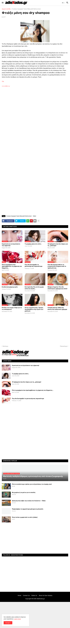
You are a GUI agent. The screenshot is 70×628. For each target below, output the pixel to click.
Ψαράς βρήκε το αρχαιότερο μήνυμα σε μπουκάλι (27, 509)
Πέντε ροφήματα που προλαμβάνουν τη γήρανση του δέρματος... (12, 266)
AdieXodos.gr (41, 598)
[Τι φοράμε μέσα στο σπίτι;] (6, 376)
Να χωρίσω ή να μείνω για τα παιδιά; (23, 492)
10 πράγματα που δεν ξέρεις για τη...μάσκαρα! (58, 244)
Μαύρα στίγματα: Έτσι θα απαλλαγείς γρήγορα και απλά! (57, 287)
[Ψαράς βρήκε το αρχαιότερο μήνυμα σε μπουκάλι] (6, 511)
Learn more (17, 619)
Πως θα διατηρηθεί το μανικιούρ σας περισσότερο (33, 265)
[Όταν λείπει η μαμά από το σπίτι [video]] (6, 519)
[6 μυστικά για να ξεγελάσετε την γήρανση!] (6, 368)
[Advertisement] (31, 108)
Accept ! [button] (7, 622)
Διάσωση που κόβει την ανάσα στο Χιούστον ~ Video (29, 500)
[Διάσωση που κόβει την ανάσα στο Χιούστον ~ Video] (6, 503)
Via (3, 81)
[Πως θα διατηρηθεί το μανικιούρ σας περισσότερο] (6, 401)
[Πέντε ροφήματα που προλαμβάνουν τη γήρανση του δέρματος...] (6, 392)
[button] (2, 2)
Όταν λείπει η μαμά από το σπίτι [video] (24, 517)
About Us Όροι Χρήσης (45, 595)
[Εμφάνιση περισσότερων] (38, 220)
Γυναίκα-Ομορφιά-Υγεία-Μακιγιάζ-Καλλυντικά (26, 9)
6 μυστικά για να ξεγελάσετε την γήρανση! (11, 244)
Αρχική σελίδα (6, 9)
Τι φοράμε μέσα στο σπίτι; (33, 244)
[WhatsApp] (27, 220)
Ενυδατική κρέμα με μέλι (10, 287)
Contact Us (26, 595)
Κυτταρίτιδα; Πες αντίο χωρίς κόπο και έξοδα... (34, 287)
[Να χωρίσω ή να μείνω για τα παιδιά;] (6, 495)
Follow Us (34, 595)
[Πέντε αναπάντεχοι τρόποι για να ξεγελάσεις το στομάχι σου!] (6, 486)
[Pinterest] (31, 220)
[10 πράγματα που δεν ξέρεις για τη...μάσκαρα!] (6, 384)
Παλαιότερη (63, 346)
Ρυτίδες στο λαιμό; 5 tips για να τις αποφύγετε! (12, 308)
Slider (34, 216)
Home (19, 595)
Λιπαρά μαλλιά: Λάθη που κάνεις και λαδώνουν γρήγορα (57, 308)
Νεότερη (5, 346)
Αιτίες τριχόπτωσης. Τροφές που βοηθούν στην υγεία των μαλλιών (34, 309)
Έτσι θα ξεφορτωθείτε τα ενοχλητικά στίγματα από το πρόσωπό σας (57, 266)
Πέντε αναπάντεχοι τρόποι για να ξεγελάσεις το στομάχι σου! (32, 484)
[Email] (34, 220)
